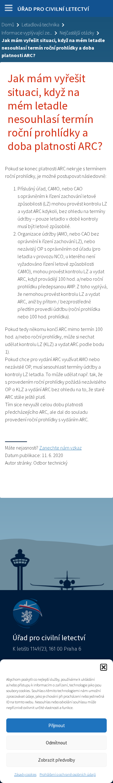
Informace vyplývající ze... (27, 32)
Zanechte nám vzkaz (60, 448)
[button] (103, 667)
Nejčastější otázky (77, 32)
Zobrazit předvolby (56, 760)
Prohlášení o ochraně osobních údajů (68, 774)
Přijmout (56, 725)
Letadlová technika (40, 24)
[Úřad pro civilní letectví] (53, 10)
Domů (8, 24)
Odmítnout (56, 743)
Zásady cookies (25, 774)
